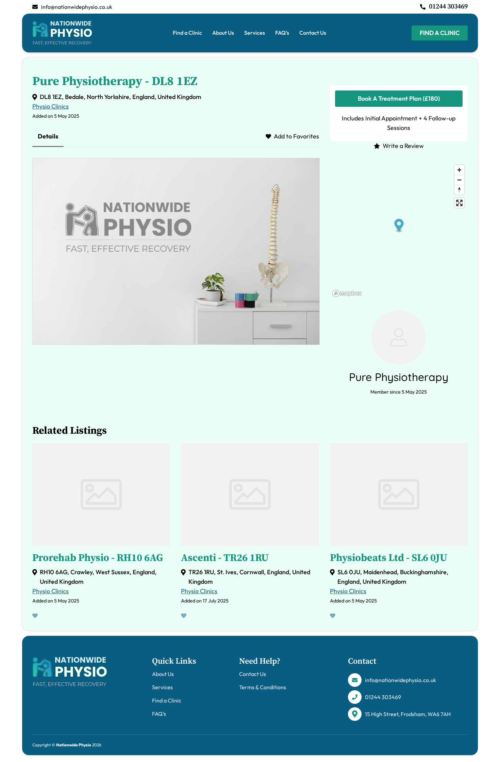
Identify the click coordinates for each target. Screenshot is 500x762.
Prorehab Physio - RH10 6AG (97, 557)
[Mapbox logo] (347, 293)
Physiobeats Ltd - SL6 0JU (388, 557)
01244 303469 (448, 6)
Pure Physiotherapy (398, 377)
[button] (398, 226)
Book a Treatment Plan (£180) (399, 98)
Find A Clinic (440, 33)
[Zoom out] (459, 180)
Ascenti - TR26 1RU (225, 557)
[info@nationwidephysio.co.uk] (35, 7)
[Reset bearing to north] (459, 190)
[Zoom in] (459, 170)
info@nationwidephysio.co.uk (76, 6)
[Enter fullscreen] (459, 203)
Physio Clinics (50, 106)
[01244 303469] (423, 7)
